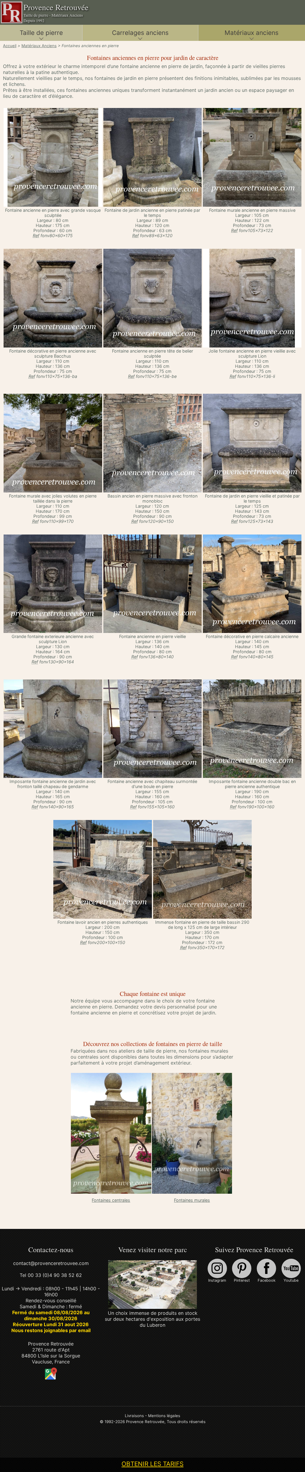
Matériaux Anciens (39, 45)
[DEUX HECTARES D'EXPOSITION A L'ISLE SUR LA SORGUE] (152, 1307)
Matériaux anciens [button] (251, 32)
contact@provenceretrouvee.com (51, 1263)
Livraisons (134, 1415)
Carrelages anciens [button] (140, 32)
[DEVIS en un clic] (53, 205)
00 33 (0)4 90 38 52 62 (55, 1275)
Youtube (291, 1280)
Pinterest (242, 1280)
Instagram (217, 1280)
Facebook (267, 1280)
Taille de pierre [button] (41, 32)
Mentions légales (164, 1415)
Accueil (9, 45)
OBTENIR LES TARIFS (152, 1464)
